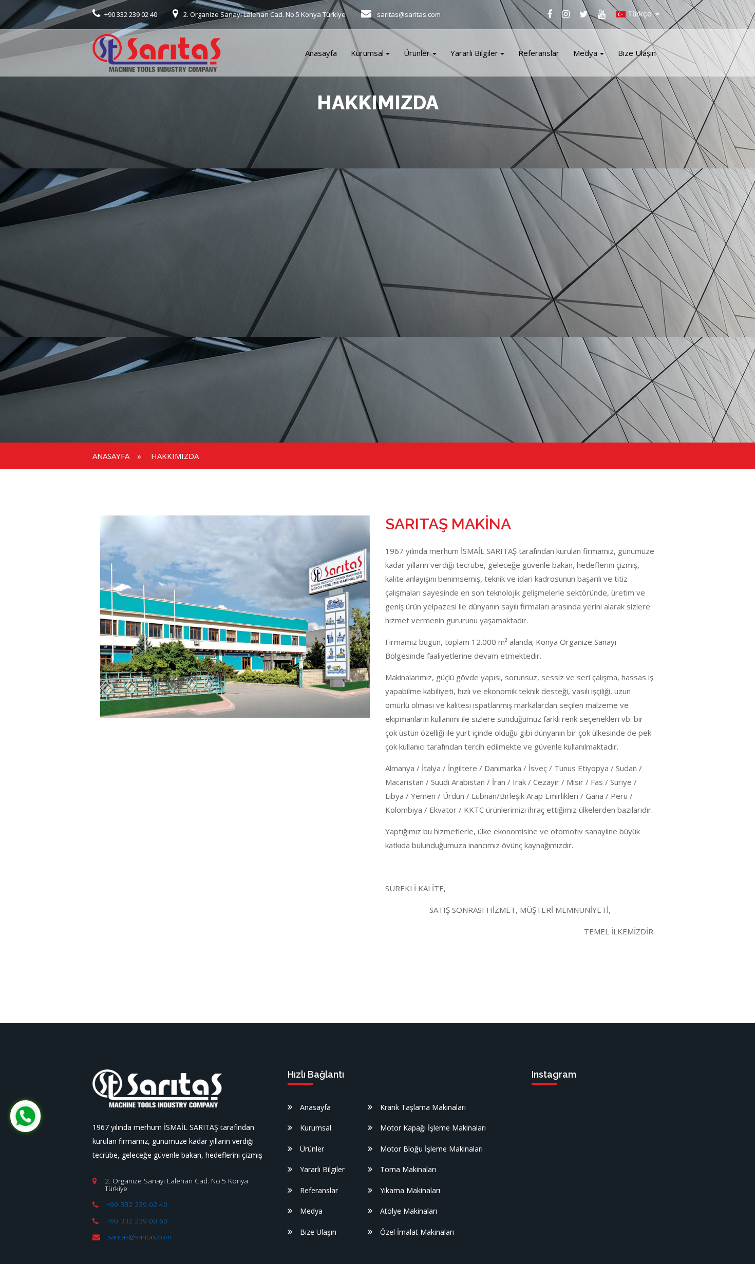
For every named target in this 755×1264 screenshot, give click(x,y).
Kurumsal (367, 53)
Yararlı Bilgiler (474, 53)
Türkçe (639, 13)
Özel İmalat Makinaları (417, 1232)
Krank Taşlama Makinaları (423, 1107)
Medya (585, 53)
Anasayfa (321, 53)
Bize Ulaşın (637, 53)
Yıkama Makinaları (410, 1190)
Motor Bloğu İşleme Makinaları (431, 1149)
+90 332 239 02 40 (136, 1204)
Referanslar (538, 53)
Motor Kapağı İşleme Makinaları (433, 1128)
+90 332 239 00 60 (136, 1220)
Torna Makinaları (408, 1169)
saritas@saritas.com (139, 1236)
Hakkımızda (175, 456)
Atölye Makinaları (408, 1211)
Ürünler (417, 53)
